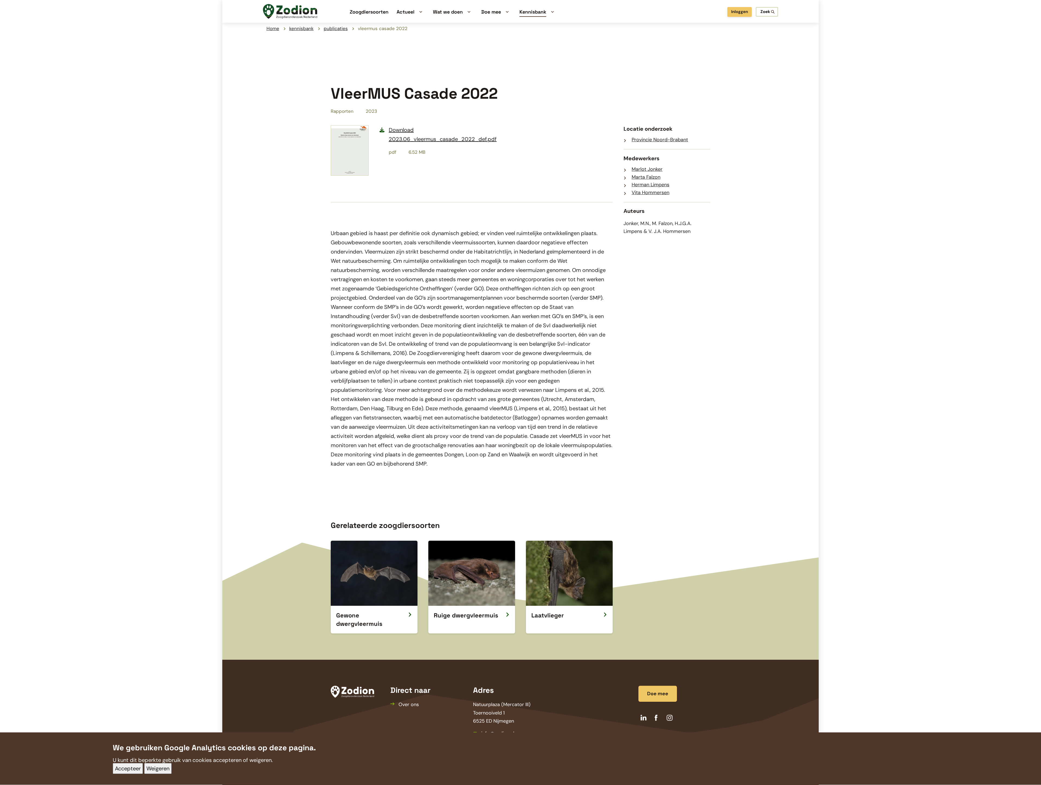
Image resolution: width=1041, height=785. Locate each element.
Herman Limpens (650, 184)
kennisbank (301, 28)
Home (272, 28)
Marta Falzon (646, 177)
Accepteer (128, 768)
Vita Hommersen (650, 192)
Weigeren (157, 768)
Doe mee (657, 693)
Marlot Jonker (647, 169)
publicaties (336, 28)
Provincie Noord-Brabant (660, 139)
